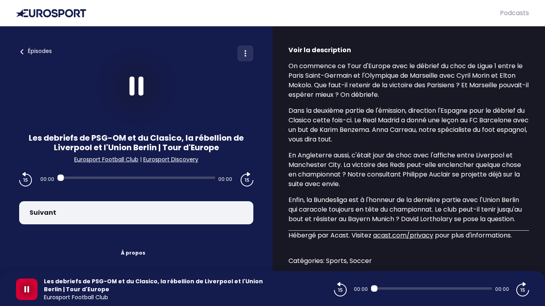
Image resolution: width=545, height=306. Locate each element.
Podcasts (514, 13)
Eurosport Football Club (106, 159)
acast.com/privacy (403, 235)
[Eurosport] (258, 13)
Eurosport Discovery (170, 159)
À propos (133, 252)
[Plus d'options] (245, 53)
